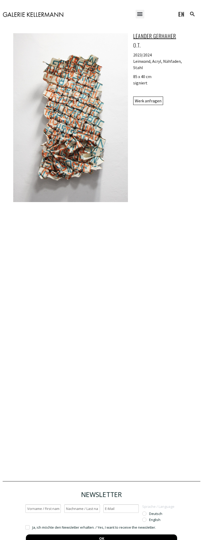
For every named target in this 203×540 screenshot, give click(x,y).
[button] (140, 14)
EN (181, 14)
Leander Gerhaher (154, 36)
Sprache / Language (158, 506)
